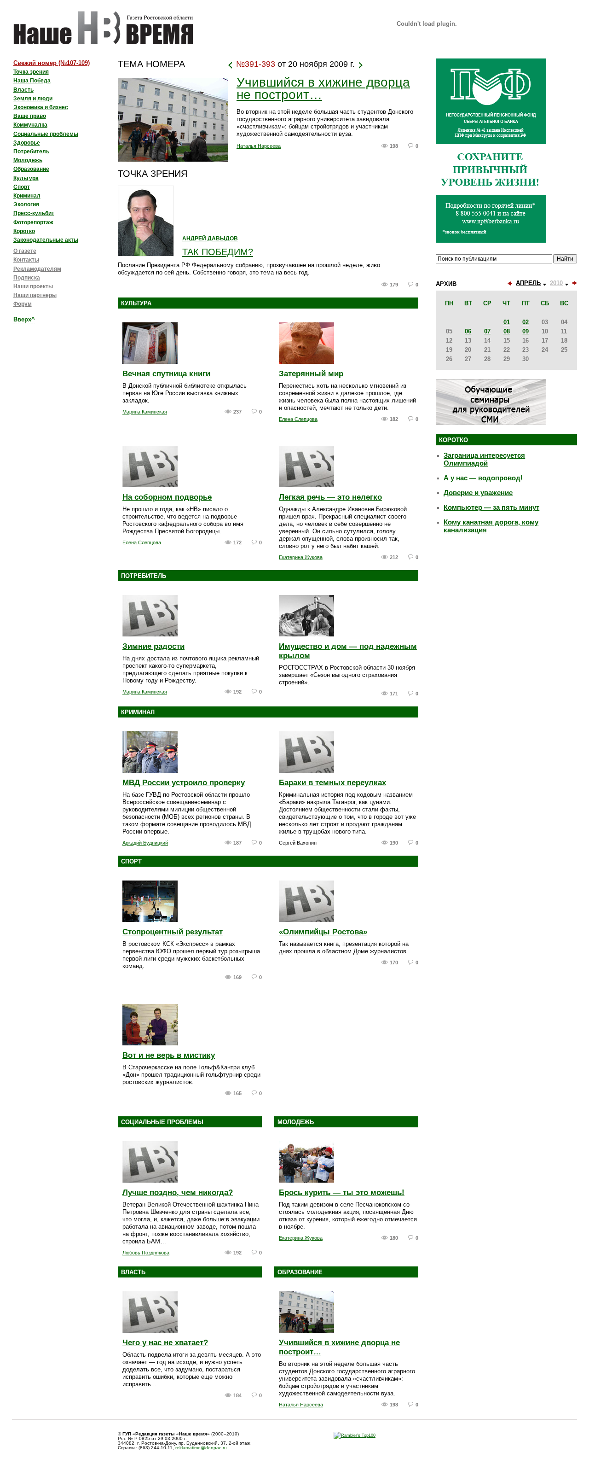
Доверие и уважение (478, 492)
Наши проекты (33, 286)
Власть (133, 1272)
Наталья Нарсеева (259, 146)
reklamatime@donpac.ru (201, 1447)
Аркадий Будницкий (145, 843)
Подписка (26, 277)
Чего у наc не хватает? (165, 1342)
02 (525, 322)
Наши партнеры (35, 295)
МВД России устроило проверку (183, 782)
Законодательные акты (45, 240)
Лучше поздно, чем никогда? (177, 1192)
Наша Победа (32, 80)
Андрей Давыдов (210, 238)
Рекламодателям (37, 269)
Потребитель (143, 575)
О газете (24, 251)
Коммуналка (30, 125)
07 (487, 331)
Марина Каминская (144, 411)
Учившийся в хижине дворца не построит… (323, 88)
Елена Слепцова (298, 419)
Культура (136, 303)
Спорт (131, 861)
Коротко (24, 231)
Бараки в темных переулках (332, 782)
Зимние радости (153, 646)
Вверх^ (24, 319)
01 (506, 322)
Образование (300, 1272)
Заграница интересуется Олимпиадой (484, 459)
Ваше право (29, 116)
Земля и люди (32, 98)
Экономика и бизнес (40, 107)
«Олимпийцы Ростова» (323, 931)
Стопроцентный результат (172, 931)
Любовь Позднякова (145, 1252)
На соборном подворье (167, 497)
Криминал (138, 712)
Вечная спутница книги (166, 373)
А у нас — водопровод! (483, 478)
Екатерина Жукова (301, 557)
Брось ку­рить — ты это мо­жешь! (341, 1192)
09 (525, 331)
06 (468, 331)
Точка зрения (31, 72)
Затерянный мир (311, 373)
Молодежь (295, 1122)
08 (506, 331)
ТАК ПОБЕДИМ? (217, 251)
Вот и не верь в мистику (168, 1055)
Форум (22, 304)
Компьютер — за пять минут (491, 507)
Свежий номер (51, 62)
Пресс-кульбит (33, 213)
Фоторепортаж (33, 222)
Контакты (26, 260)
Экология (26, 204)
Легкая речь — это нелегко (330, 497)
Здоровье (26, 143)
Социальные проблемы (162, 1122)
